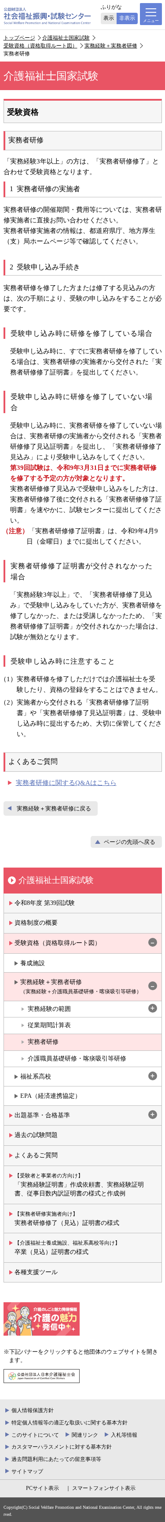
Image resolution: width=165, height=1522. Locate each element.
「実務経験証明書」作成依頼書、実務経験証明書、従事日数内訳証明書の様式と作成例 (79, 1185)
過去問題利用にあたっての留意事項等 (56, 1459)
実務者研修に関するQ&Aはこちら (66, 782)
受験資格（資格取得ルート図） (40, 46)
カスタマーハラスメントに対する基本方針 (61, 1447)
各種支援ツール (36, 1272)
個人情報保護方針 (32, 1410)
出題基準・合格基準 (42, 1115)
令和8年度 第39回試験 (45, 903)
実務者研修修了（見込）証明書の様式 (67, 1218)
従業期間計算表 (49, 1025)
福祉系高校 (35, 1076)
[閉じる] (152, 943)
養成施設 (32, 963)
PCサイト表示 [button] (42, 1488)
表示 (108, 18)
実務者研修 (43, 1042)
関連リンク (85, 1435)
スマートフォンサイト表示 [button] (103, 1488)
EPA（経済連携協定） (50, 1096)
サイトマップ (27, 1471)
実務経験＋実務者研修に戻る (54, 809)
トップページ (19, 38)
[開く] (152, 1009)
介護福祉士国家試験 (66, 38)
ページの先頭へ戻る (129, 842)
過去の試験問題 (36, 1135)
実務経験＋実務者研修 (110, 46)
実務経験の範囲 (49, 1009)
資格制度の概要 (36, 922)
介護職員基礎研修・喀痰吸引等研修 (77, 1058)
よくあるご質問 (36, 1155)
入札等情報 (124, 1435)
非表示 (127, 18)
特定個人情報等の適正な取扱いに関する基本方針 (69, 1423)
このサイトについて (35, 1435)
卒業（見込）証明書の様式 (67, 1247)
